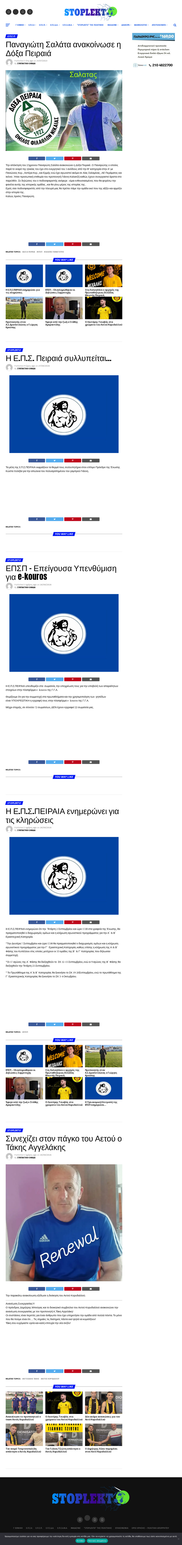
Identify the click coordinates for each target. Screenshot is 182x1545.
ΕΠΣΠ (40, 252)
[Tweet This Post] (54, 158)
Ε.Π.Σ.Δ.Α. (54, 25)
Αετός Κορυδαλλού (50, 1379)
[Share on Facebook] (36, 158)
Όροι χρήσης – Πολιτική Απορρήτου (150, 1528)
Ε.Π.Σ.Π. (42, 25)
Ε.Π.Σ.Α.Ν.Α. (67, 25)
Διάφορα (125, 25)
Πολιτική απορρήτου (97, 1541)
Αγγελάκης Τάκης (31, 1379)
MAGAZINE (112, 25)
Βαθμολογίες (140, 25)
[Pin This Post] (72, 158)
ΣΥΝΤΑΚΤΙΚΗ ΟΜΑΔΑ (26, 63)
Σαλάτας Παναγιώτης (54, 252)
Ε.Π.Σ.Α (31, 25)
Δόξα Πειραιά (29, 252)
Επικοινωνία (121, 1528)
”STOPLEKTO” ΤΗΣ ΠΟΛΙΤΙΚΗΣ (90, 25)
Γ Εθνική (20, 25)
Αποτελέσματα (159, 25)
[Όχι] (178, 1538)
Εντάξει (80, 1541)
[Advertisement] (64, 221)
